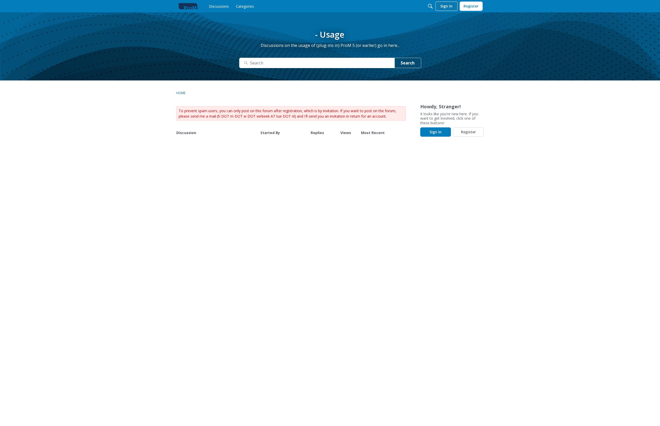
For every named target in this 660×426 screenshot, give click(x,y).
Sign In (436, 131)
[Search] (430, 6)
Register (468, 131)
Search (408, 63)
